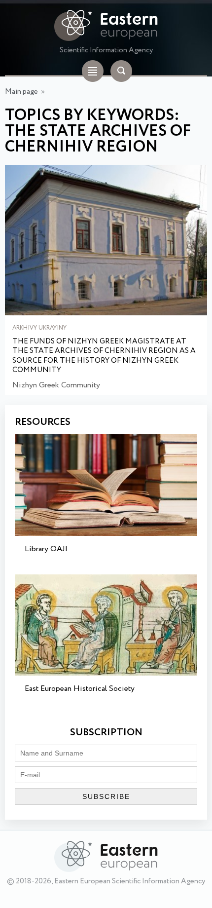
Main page (21, 91)
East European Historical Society (80, 688)
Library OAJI (46, 549)
